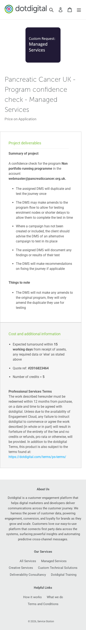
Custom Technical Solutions (57, 568)
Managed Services (54, 561)
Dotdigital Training (63, 575)
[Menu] (78, 9)
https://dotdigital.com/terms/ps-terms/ (37, 457)
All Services (28, 561)
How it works (32, 597)
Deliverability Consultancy (28, 575)
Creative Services (21, 568)
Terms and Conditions (43, 604)
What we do (55, 597)
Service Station (45, 621)
